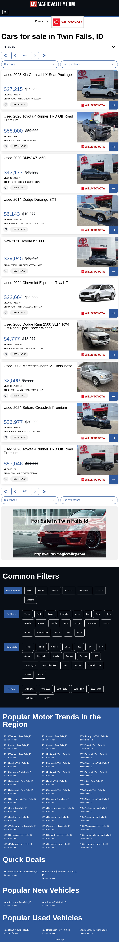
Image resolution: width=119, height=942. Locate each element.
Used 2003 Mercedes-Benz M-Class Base (38, 366)
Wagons (30, 600)
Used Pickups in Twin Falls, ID (56, 931)
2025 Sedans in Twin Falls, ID (56, 765)
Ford (39, 614)
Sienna (27, 656)
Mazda (27, 633)
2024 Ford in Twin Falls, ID (54, 783)
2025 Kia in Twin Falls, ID (15, 810)
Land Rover (92, 623)
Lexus (106, 623)
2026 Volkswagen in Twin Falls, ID (20, 828)
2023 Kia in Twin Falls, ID (91, 783)
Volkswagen (42, 633)
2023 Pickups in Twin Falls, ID (56, 774)
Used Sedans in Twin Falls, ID (94, 931)
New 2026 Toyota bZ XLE (25, 241)
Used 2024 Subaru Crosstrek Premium (35, 407)
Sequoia (77, 665)
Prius (65, 665)
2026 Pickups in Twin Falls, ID (94, 738)
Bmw (66, 623)
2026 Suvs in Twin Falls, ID (54, 738)
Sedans (55, 590)
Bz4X (67, 647)
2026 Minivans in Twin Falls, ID (18, 783)
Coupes (100, 590)
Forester (83, 656)
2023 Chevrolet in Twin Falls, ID (57, 837)
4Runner (54, 647)
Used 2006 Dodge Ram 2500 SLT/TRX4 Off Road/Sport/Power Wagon (36, 326)
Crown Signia (30, 665)
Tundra (41, 647)
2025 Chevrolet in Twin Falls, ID (95, 801)
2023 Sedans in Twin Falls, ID (18, 837)
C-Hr (101, 647)
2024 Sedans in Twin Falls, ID (56, 792)
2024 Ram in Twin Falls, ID (92, 792)
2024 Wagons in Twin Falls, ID (56, 828)
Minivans (69, 590)
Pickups (41, 590)
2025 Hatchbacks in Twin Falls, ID (96, 837)
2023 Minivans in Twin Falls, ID (94, 828)
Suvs (29, 590)
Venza (40, 675)
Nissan (41, 623)
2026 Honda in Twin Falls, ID (55, 819)
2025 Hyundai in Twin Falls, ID (94, 846)
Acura (57, 633)
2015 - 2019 (62, 689)
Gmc (109, 614)
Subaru (50, 614)
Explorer (69, 656)
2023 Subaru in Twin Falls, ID (55, 801)
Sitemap (59, 939)
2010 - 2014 (79, 689)
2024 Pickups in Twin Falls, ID (56, 756)
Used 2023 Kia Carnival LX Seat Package (38, 75)
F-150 (79, 647)
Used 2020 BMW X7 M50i (25, 158)
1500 (96, 656)
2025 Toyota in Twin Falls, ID (93, 756)
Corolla (56, 656)
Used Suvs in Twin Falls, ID (16, 931)
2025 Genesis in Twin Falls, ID (56, 846)
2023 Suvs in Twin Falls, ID (54, 747)
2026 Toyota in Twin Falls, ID (17, 738)
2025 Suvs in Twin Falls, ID (92, 747)
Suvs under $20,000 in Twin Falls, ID (21, 873)
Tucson (27, 675)
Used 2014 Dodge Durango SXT (30, 199)
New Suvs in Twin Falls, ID (54, 904)
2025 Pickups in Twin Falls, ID (18, 846)
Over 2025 (45, 689)
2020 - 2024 (29, 689)
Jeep (77, 614)
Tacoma (27, 647)
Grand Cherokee (49, 665)
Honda (54, 623)
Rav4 (90, 647)
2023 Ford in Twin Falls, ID (16, 765)
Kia (87, 614)
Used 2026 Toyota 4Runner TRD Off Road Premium (38, 118)
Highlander (41, 656)
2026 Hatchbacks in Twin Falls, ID (58, 810)
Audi (68, 633)
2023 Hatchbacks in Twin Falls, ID (20, 801)
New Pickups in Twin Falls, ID (17, 904)
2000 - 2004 (96, 689)
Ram (98, 614)
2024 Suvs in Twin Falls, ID (16, 747)
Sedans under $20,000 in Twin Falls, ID (59, 874)
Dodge (77, 623)
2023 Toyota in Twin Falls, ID (93, 774)
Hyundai (27, 623)
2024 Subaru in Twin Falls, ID (17, 774)
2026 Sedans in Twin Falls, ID (94, 810)
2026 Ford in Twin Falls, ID (16, 819)
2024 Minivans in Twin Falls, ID (18, 792)
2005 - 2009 (29, 698)
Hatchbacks (84, 590)
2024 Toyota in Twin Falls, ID (17, 756)
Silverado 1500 (94, 665)
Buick (79, 633)
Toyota (27, 614)
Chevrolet (64, 614)
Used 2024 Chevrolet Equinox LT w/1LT (36, 283)
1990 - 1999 (46, 698)
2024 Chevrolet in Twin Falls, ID (95, 765)
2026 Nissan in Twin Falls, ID (93, 819)
